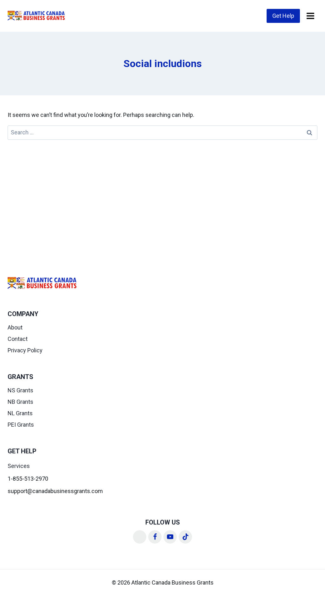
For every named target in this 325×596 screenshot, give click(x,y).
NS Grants (20, 390)
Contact (18, 338)
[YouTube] (170, 537)
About (15, 327)
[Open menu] (310, 16)
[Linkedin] (139, 537)
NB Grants (20, 401)
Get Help (283, 15)
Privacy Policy (25, 350)
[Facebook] (155, 537)
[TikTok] (185, 537)
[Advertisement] (162, 187)
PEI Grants (21, 424)
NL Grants (20, 413)
